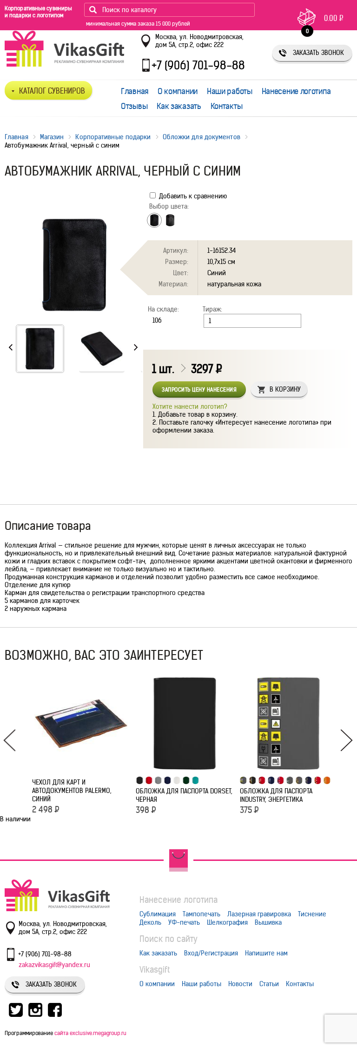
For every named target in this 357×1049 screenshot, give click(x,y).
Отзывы (134, 106)
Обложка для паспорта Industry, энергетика (276, 795)
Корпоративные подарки (113, 137)
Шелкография (227, 922)
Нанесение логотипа (296, 91)
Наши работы (229, 91)
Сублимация (157, 914)
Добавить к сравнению (192, 196)
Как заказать (179, 106)
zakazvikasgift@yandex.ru (54, 965)
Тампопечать (201, 914)
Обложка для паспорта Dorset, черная (184, 795)
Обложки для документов (201, 137)
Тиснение (312, 914)
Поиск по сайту (168, 939)
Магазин (52, 137)
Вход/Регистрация (211, 953)
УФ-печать (184, 922)
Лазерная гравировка (259, 914)
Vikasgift (154, 969)
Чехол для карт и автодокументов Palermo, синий (72, 790)
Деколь (150, 922)
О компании (178, 91)
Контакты (227, 106)
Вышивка (268, 922)
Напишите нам (266, 953)
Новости (240, 984)
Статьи (269, 984)
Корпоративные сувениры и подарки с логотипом (38, 12)
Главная (134, 91)
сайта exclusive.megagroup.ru (90, 1032)
